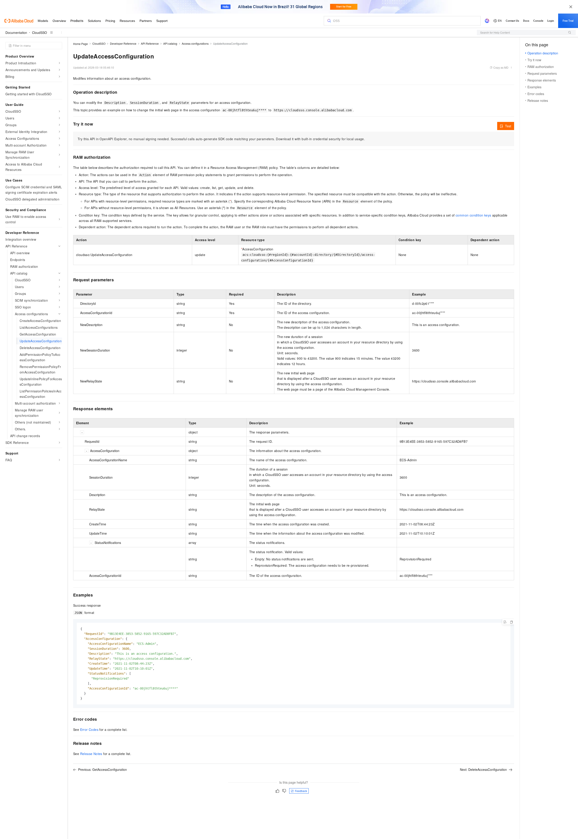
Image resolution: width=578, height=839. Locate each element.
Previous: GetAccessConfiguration (102, 769)
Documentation (16, 32)
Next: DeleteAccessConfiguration (483, 769)
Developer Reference (123, 43)
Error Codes (89, 729)
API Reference (150, 43)
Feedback (301, 791)
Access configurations (195, 43)
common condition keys (473, 215)
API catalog (170, 43)
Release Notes (91, 753)
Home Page (80, 44)
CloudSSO (39, 32)
